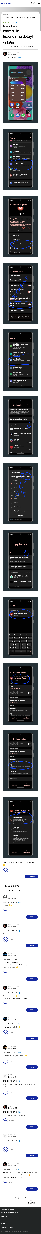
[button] (34, 53)
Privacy (4, 1216)
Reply (32, 917)
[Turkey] (6, 3)
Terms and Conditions (9, 1213)
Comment (31, 876)
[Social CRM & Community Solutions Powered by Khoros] (32, 1202)
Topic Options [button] (34, 19)
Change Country (7, 1227)
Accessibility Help (8, 1209)
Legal (3, 1220)
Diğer (19, 58)
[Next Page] (23, 890)
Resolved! (15, 22)
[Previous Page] (6, 890)
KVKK (3, 1224)
